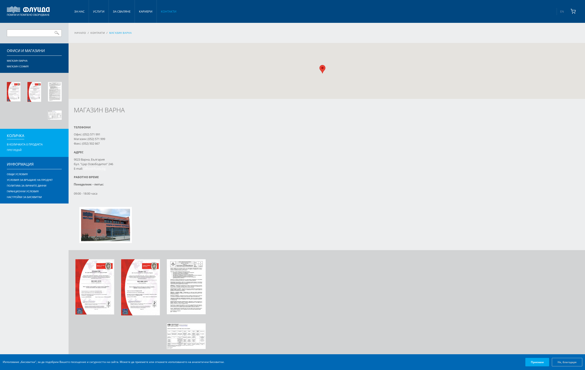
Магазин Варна (17, 60)
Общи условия (17, 174)
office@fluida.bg (94, 168)
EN (562, 11)
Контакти (168, 11)
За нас (79, 11)
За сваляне (121, 11)
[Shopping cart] (573, 11)
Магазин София (18, 66)
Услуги (98, 11)
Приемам (537, 362)
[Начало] (28, 11)
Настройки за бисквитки (24, 197)
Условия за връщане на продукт (30, 180)
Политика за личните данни (26, 185)
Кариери (145, 11)
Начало (80, 32)
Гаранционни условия (23, 191)
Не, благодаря (567, 362)
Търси (57, 32)
